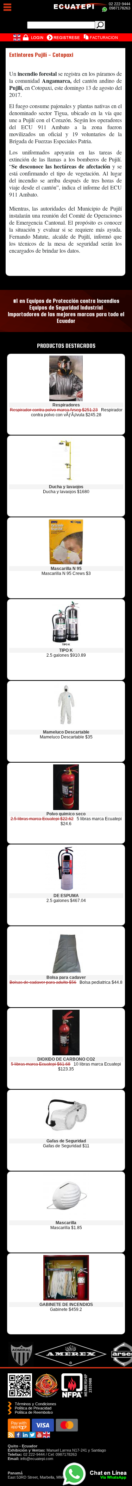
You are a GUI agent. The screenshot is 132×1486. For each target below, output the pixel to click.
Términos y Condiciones (35, 1404)
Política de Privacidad (33, 1408)
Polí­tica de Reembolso (34, 1412)
